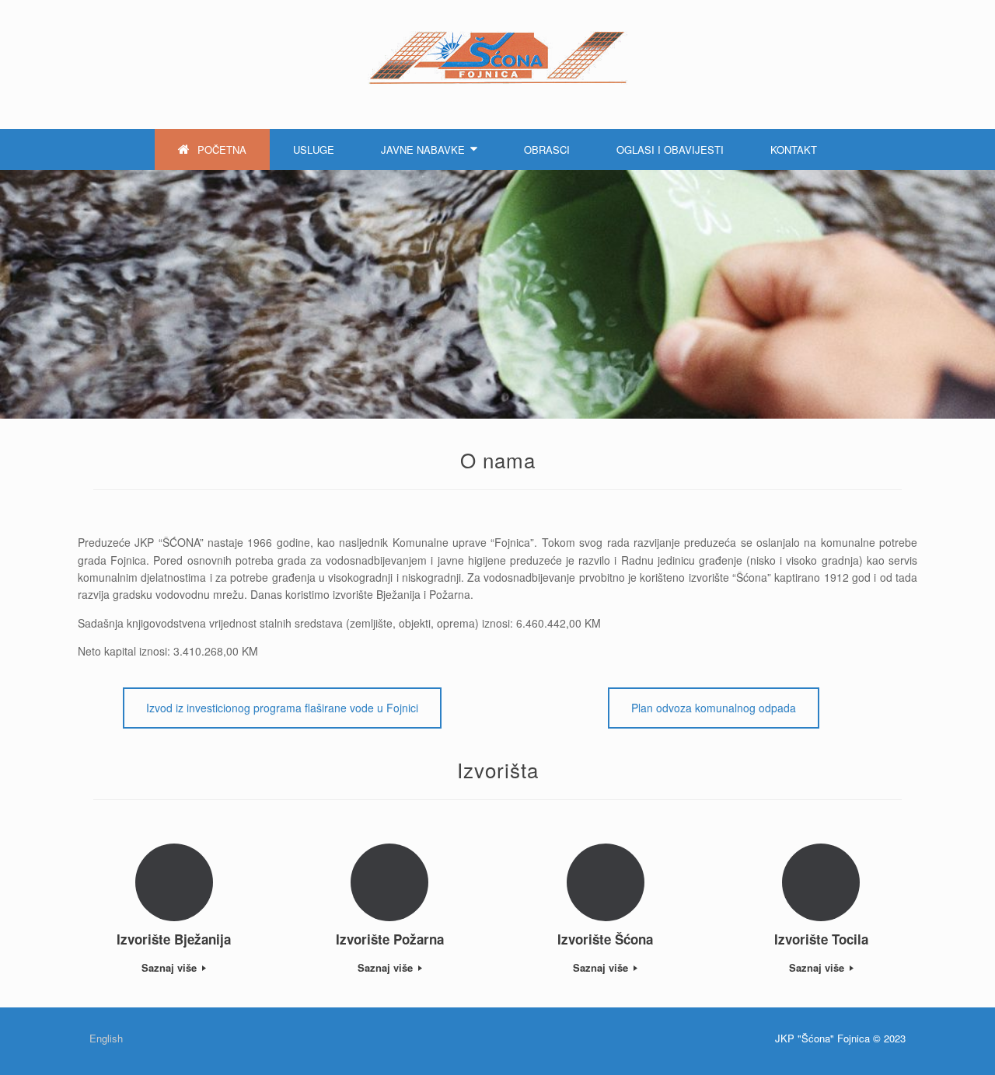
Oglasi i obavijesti (670, 149)
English (106, 1038)
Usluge (313, 149)
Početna (221, 149)
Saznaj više (170, 967)
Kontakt (793, 149)
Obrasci (547, 149)
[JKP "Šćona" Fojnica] (497, 58)
